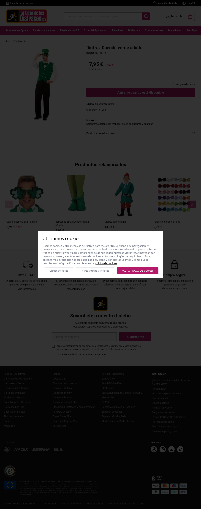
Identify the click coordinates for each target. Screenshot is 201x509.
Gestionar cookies (58, 270)
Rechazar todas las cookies (95, 270)
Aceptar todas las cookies (138, 270)
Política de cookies (106, 263)
